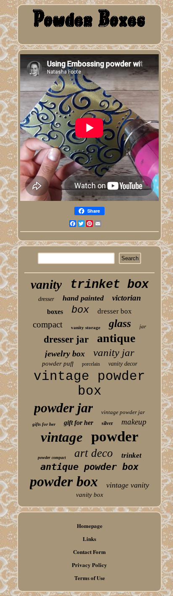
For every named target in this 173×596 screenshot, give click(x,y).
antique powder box (89, 467)
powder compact (52, 457)
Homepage (89, 526)
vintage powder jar (123, 412)
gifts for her (43, 424)
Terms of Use (89, 578)
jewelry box (65, 353)
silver (107, 423)
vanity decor (122, 364)
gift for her (78, 422)
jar (142, 326)
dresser (46, 299)
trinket (131, 455)
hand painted (83, 298)
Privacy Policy (89, 565)
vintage (62, 437)
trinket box (109, 285)
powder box (64, 481)
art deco (93, 453)
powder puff (57, 363)
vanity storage (85, 327)
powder (115, 436)
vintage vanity (127, 485)
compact (48, 324)
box (80, 310)
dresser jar (66, 339)
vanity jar (113, 352)
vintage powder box (89, 383)
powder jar (63, 407)
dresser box (114, 311)
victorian (126, 297)
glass (120, 323)
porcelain (91, 364)
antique (116, 338)
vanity (46, 284)
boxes (55, 311)
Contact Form (89, 552)
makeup (134, 421)
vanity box (89, 494)
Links (89, 539)
